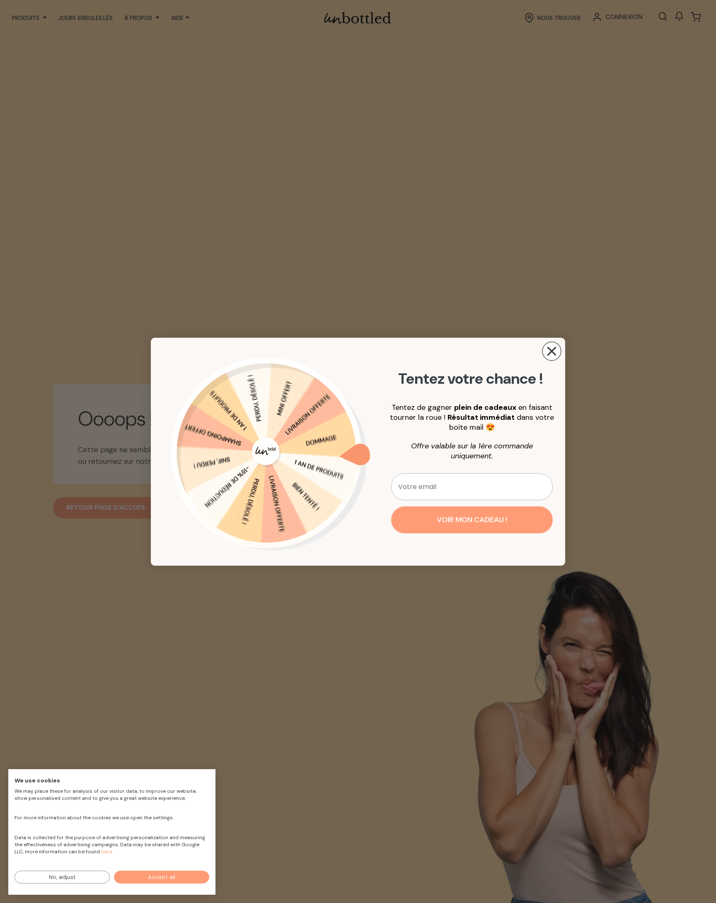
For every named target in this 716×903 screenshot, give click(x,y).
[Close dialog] (551, 351)
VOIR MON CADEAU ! (472, 520)
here (106, 851)
